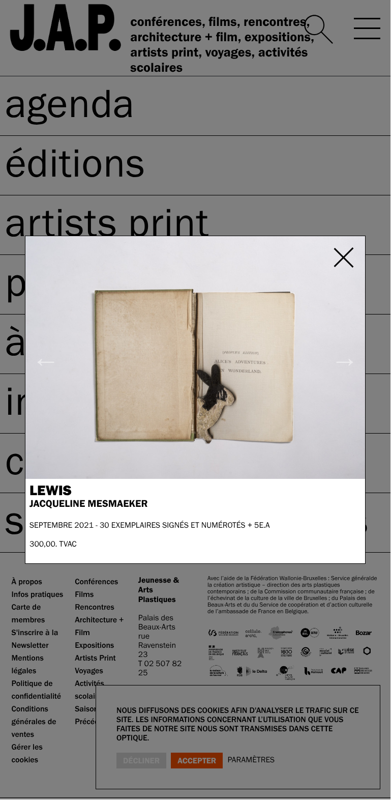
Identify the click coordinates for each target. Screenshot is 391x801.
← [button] (46, 357)
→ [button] (344, 357)
